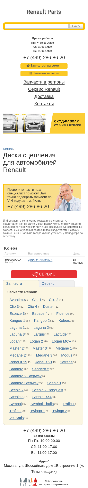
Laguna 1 (17, 327)
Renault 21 (43, 362)
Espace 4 (39, 313)
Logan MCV (61, 341)
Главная (8, 149)
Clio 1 (37, 300)
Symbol (15, 404)
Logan (14, 341)
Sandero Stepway (23, 383)
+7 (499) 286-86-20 (44, 57)
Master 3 (40, 348)
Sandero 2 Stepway (25, 376)
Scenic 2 (16, 390)
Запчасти (14, 283)
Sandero (16, 369)
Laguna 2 (41, 327)
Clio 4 (32, 306)
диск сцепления (40, 260)
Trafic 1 (69, 404)
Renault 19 (18, 362)
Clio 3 (14, 306)
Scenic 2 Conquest (47, 390)
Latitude (60, 334)
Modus (66, 355)
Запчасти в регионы (44, 82)
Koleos (64, 320)
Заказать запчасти (46, 73)
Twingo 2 (59, 411)
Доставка (44, 96)
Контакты (44, 103)
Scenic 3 (16, 397)
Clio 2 (53, 300)
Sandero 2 (40, 369)
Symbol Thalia (42, 404)
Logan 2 (36, 341)
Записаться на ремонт (46, 65)
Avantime (17, 300)
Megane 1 (64, 348)
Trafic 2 (15, 411)
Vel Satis (16, 418)
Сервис (48, 283)
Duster (48, 306)
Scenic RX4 (42, 397)
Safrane (66, 362)
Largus (39, 334)
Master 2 (16, 348)
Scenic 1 (54, 383)
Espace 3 (17, 313)
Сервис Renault (44, 89)
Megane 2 (17, 355)
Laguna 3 (17, 334)
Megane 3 (44, 355)
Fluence (62, 313)
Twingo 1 (37, 411)
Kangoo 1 (17, 320)
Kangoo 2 (42, 320)
